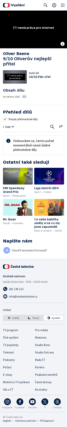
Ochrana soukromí (25, 420)
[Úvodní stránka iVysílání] (14, 5)
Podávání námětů (46, 374)
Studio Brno (42, 345)
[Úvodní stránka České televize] (18, 266)
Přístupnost (47, 420)
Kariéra (39, 367)
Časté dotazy (43, 382)
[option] (13, 318)
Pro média (41, 330)
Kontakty (41, 389)
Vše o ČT (8, 389)
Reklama (40, 337)
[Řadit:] (61, 126)
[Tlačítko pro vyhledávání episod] (52, 126)
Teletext (8, 352)
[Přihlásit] (54, 5)
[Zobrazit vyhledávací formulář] (45, 5)
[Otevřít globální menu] (62, 5)
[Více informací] (62, 44)
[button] (18, 176)
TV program (10, 330)
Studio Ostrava (44, 352)
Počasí (7, 367)
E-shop (7, 374)
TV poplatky (10, 345)
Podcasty (9, 360)
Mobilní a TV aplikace (16, 382)
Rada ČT (40, 360)
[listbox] (33, 318)
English (7, 420)
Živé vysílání (10, 337)
